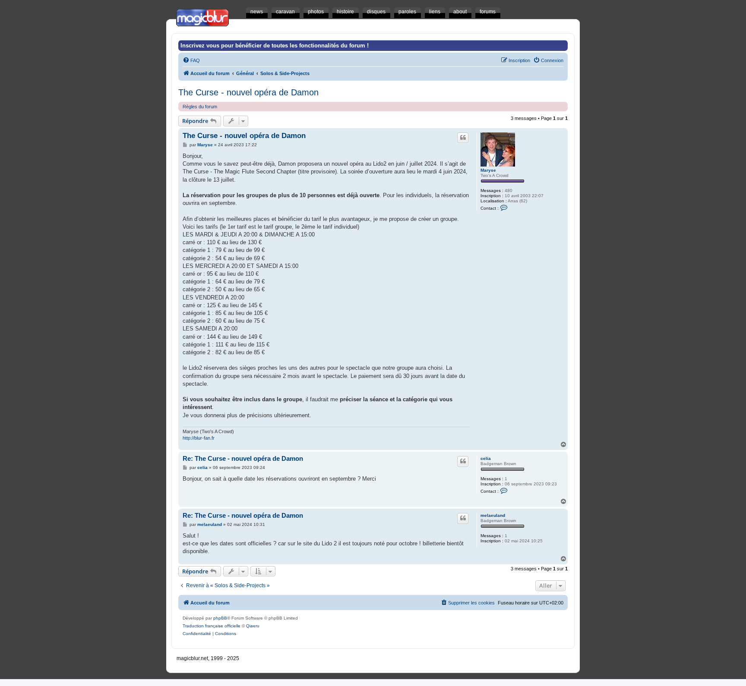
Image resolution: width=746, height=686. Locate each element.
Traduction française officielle (211, 625)
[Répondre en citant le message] (462, 137)
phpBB (220, 618)
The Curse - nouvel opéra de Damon (248, 92)
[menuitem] (191, 60)
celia (485, 458)
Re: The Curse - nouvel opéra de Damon (243, 458)
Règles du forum (200, 106)
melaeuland (492, 515)
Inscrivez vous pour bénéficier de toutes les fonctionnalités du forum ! (274, 45)
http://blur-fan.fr (199, 438)
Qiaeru (252, 625)
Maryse (488, 170)
